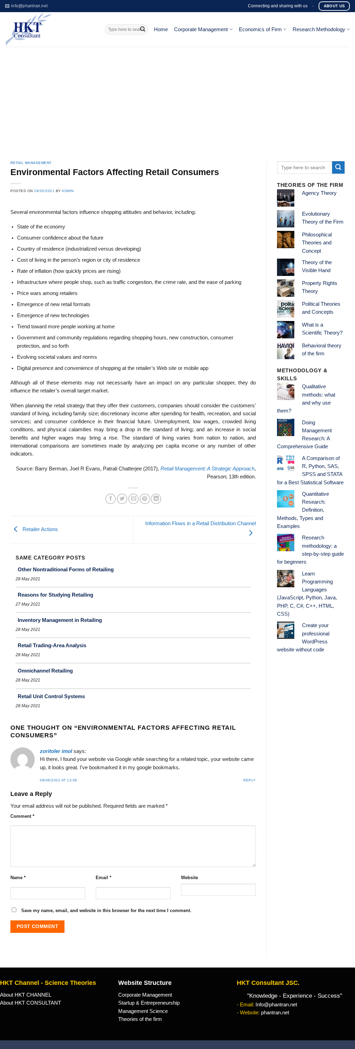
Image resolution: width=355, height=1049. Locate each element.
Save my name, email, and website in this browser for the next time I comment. (106, 910)
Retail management (31, 163)
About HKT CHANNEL (25, 995)
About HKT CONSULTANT (30, 1003)
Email (103, 877)
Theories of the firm (140, 1019)
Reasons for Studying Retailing (55, 595)
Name (18, 877)
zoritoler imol (56, 751)
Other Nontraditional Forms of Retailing (66, 569)
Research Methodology (319, 29)
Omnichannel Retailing (45, 671)
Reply (249, 780)
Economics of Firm (260, 29)
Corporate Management (201, 29)
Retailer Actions (39, 529)
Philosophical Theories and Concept (317, 243)
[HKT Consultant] (49, 29)
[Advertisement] (177, 98)
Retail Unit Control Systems (51, 696)
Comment (22, 816)
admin (68, 191)
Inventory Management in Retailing (60, 620)
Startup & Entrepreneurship (149, 1003)
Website (189, 877)
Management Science (143, 1011)
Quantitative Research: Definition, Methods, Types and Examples (303, 510)
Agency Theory (319, 193)
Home (161, 29)
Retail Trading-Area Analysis (52, 645)
